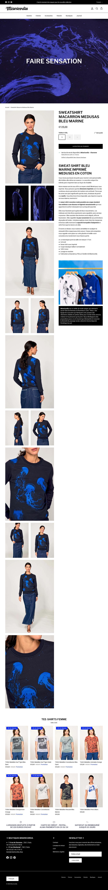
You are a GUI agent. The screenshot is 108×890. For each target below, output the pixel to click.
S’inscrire (37, 456)
